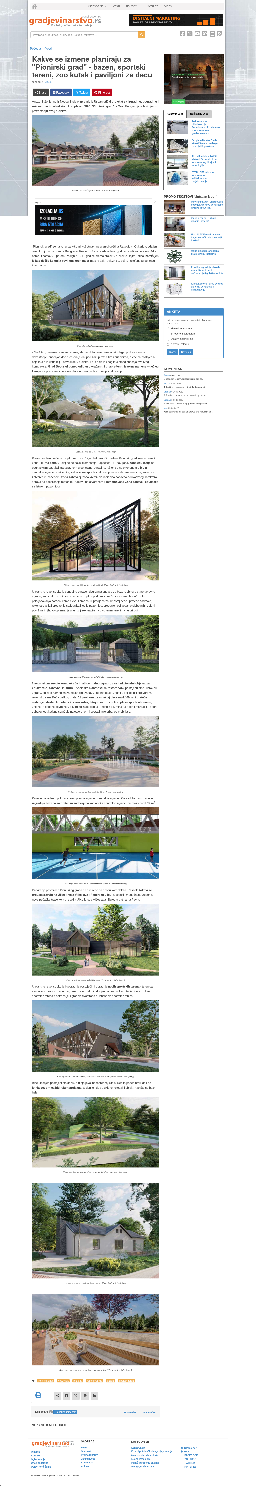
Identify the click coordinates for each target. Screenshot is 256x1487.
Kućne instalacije (141, 1459)
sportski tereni (126, 1380)
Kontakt (35, 1455)
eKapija (48, 82)
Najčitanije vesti (199, 113)
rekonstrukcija (94, 1380)
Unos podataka (39, 1463)
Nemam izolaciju (180, 344)
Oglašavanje (38, 1459)
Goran (167, 375)
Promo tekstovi (89, 1455)
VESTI (116, 6)
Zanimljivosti (88, 1458)
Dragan (167, 391)
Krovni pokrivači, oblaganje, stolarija (151, 1451)
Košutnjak (63, 1380)
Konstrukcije (138, 1447)
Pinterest (103, 92)
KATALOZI (152, 6)
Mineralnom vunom (181, 328)
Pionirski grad (45, 1380)
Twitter (83, 92)
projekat (77, 1380)
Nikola (167, 383)
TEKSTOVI (134, 7)
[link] (76, 21)
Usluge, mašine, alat (142, 1466)
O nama (35, 1451)
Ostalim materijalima (182, 339)
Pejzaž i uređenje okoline (145, 1462)
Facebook (62, 92)
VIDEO (168, 6)
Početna (36, 48)
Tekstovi (86, 1451)
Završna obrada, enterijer (145, 1455)
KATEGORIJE (97, 7)
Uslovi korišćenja (41, 1466)
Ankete (85, 1466)
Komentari (173, 369)
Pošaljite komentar (66, 1412)
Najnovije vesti (175, 114)
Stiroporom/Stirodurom (183, 333)
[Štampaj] (38, 1395)
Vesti (48, 48)
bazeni (110, 1380)
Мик (166, 408)
